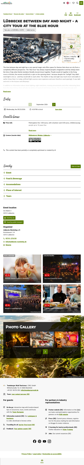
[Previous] (30, 104)
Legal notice (37, 454)
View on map (76, 166)
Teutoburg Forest (7, 14)
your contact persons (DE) (21, 394)
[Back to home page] (6, 3)
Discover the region (19, 14)
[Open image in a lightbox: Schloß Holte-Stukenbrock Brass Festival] (17, 340)
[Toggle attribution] (78, 56)
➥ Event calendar (39, 14)
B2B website (63, 414)
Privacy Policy (27, 454)
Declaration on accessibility (52, 454)
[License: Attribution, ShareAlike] (35, 142)
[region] (71, 48)
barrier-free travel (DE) (27, 425)
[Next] (54, 104)
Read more (7, 91)
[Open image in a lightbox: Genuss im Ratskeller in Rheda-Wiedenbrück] (42, 340)
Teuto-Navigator (18, 412)
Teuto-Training (68, 429)
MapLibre (66, 57)
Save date (58, 109)
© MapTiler (73, 57)
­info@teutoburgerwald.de (29, 390)
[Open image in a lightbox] (32, 48)
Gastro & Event (29, 14)
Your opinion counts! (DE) (22, 429)
